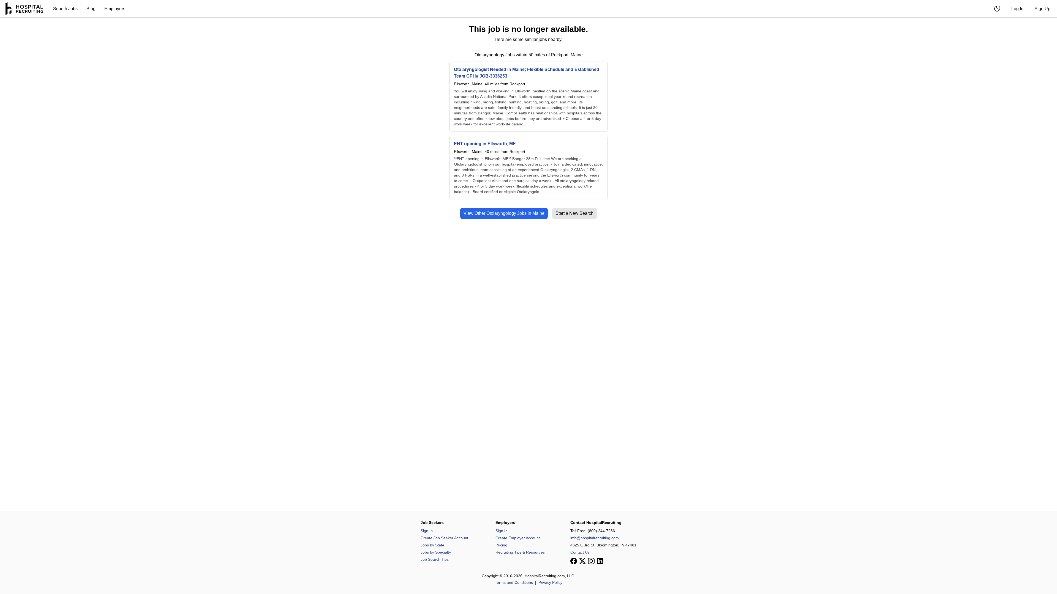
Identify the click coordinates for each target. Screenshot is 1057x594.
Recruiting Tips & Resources (520, 552)
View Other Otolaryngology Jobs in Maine (504, 213)
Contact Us (580, 552)
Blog (91, 8)
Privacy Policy (550, 582)
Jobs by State (432, 545)
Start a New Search (574, 213)
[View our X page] (582, 561)
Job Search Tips (435, 559)
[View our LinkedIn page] (600, 561)
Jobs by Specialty (436, 552)
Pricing (501, 545)
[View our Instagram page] (591, 561)
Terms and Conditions (514, 582)
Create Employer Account (517, 538)
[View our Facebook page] (573, 561)
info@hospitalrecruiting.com (594, 538)
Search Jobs (65, 8)
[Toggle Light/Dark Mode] (996, 8)
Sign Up (1042, 8)
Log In (1017, 8)
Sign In (427, 531)
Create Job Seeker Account (444, 538)
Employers (114, 8)
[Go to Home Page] (24, 8)
